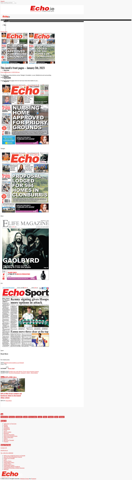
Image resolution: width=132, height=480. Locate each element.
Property (50, 417)
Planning (9, 73)
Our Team (9, 82)
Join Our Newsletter (9, 434)
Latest (25, 417)
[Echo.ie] (42, 10)
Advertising (6, 70)
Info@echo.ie (4, 450)
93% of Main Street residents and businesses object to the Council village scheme (11, 395)
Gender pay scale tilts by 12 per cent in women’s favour (24, 371)
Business (11, 417)
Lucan (8, 30)
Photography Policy (9, 465)
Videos (9, 32)
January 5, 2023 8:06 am (13, 72)
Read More (9, 400)
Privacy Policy (7, 461)
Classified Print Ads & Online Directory (14, 468)
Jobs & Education (11, 64)
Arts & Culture (32, 417)
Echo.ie (3, 20)
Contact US (4, 448)
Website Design (24, 478)
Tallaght (9, 26)
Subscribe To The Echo (10, 423)
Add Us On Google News (10, 436)
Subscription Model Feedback (12, 466)
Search (3, 1)
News (5, 25)
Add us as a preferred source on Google (14, 455)
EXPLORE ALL (10, 377)
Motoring (6, 469)
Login (8, 21)
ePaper (9, 23)
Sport (56, 417)
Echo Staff (3, 72)
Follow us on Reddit (9, 458)
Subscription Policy (9, 462)
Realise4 (33, 478)
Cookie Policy (7, 464)
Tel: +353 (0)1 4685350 (7, 453)
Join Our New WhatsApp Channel (13, 457)
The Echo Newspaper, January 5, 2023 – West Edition (23, 373)
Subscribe (6, 20)
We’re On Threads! (9, 440)
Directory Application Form (14, 79)
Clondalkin (10, 27)
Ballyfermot (10, 29)
